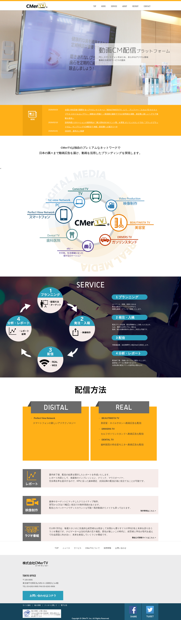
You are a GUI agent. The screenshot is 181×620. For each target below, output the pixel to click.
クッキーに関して (50, 605)
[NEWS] (32, 119)
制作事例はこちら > (148, 511)
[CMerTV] (36, 7)
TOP (57, 548)
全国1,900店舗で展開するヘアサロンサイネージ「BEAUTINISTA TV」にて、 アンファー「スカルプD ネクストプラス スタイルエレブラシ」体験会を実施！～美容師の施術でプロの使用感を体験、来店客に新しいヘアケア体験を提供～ (111, 114)
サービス (77, 548)
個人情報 (37, 605)
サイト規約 (27, 605)
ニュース (66, 548)
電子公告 (64, 605)
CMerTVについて (92, 548)
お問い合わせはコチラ (43, 595)
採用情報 (107, 548)
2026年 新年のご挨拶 (74, 131)
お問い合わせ (120, 548)
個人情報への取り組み (39, 611)
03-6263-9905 (33, 586)
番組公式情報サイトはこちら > (144, 538)
